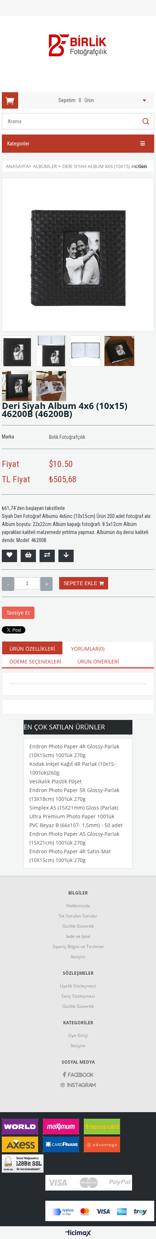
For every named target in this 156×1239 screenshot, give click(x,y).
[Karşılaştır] (47, 556)
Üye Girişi (78, 1035)
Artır (46, 584)
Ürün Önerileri (98, 661)
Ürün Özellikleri (32, 648)
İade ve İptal (78, 936)
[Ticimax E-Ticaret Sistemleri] (78, 1233)
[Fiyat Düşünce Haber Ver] (66, 556)
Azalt (8, 584)
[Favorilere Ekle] (9, 556)
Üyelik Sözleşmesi (78, 986)
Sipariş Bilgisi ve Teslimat (78, 946)
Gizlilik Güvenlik (78, 926)
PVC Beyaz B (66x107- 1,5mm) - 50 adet (76, 825)
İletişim (78, 957)
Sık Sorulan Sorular (78, 916)
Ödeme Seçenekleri (35, 661)
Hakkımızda (78, 906)
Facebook (80, 1074)
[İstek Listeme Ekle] (28, 556)
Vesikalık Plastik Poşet (55, 781)
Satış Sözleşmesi (78, 996)
